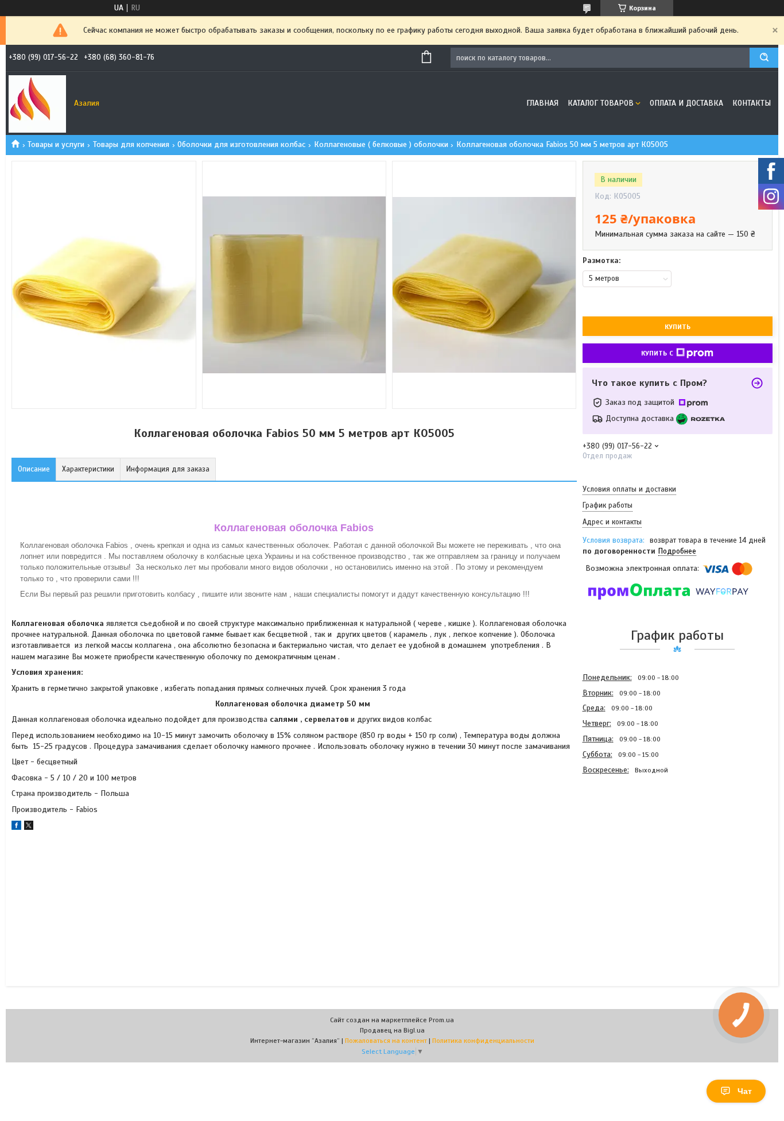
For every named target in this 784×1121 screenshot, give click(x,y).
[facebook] (16, 827)
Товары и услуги (56, 144)
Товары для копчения (131, 144)
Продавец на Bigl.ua (392, 1030)
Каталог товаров (601, 103)
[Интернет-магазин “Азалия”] (37, 103)
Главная (542, 103)
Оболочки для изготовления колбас (241, 144)
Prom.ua (441, 1020)
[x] (28, 827)
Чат (745, 1091)
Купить (677, 327)
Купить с (657, 353)
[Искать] (764, 58)
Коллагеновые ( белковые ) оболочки (381, 144)
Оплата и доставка (686, 103)
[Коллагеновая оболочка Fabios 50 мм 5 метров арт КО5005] (623, 839)
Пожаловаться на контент (386, 1041)
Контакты (751, 103)
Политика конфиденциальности (483, 1041)
